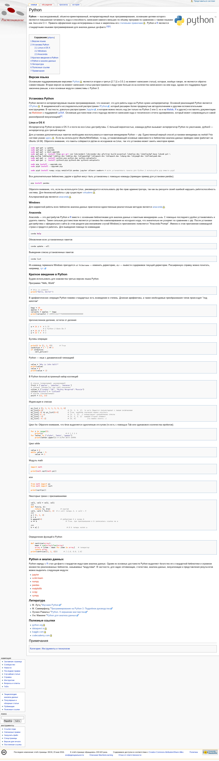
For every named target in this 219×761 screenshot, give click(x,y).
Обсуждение (47, 5)
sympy (35, 595)
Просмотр (63, 5)
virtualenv (88, 192)
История (75, 5)
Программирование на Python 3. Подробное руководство (80, 608)
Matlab (170, 109)
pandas (35, 585)
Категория (35, 648)
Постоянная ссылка (12, 745)
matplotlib (37, 588)
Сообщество (9, 665)
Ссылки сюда (10, 729)
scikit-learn (37, 578)
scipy (34, 592)
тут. (42, 268)
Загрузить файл (11, 735)
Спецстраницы (10, 738)
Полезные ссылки (12, 709)
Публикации (9, 706)
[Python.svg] (195, 21)
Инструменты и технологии (56, 648)
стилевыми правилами (131, 23)
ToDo (6, 686)
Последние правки (12, 671)
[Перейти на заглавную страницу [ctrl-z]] (13, 13)
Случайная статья (12, 674)
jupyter (35, 575)
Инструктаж (9, 680)
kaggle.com (38, 632)
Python (76, 81)
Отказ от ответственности (130, 755)
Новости (7, 668)
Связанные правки (12, 732)
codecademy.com (41, 635)
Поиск (4, 714)
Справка (7, 677)
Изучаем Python (50, 605)
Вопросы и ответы (12, 683)
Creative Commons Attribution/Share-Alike (166, 752)
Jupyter (90, 109)
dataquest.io (38, 628)
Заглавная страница (13, 662)
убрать (51, 37)
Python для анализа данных (61, 615)
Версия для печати (12, 741)
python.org (37, 625)
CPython (33, 106)
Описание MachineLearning (101, 755)
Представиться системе (204, 1)
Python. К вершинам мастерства (68, 612)
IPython (103, 106)
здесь (49, 138)
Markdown (37, 113)
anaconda (64, 197)
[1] (107, 26)
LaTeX (61, 113)
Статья (34, 5)
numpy (35, 581)
